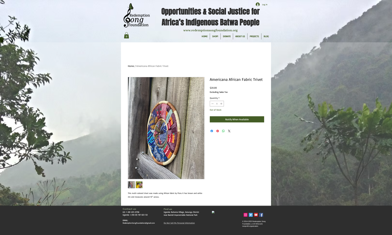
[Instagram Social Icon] (245, 215)
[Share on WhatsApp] (223, 131)
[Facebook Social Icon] (261, 215)
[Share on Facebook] (212, 131)
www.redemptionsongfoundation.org (210, 30)
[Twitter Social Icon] (251, 215)
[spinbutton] (217, 103)
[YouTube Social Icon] (256, 215)
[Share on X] (229, 131)
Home (131, 65)
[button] (126, 35)
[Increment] (221, 103)
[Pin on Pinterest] (217, 131)
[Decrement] (212, 103)
